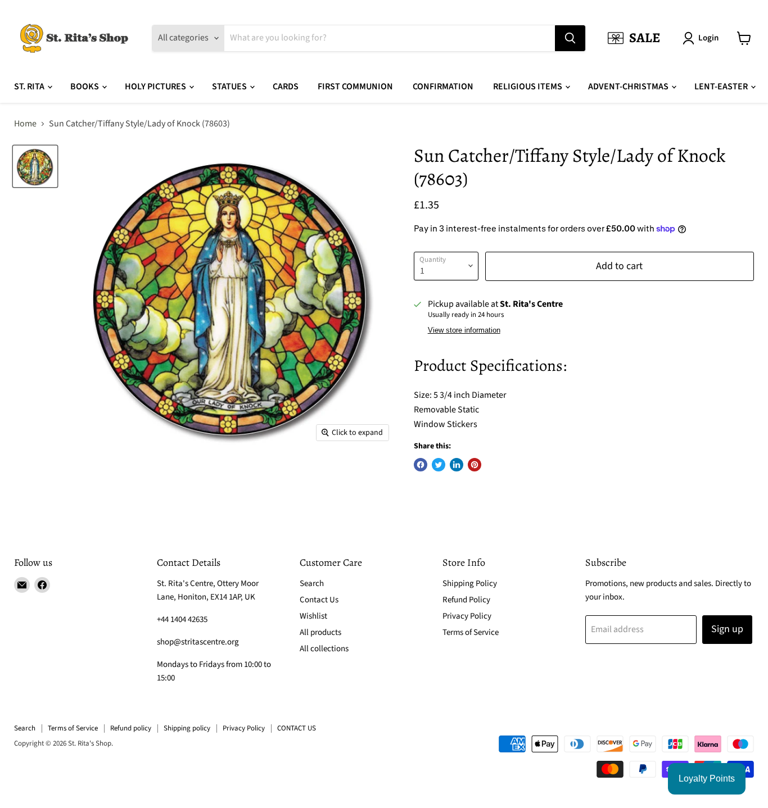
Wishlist (313, 616)
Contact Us (319, 600)
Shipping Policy (469, 583)
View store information (464, 330)
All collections (324, 649)
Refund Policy (466, 600)
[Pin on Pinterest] (474, 464)
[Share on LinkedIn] (456, 464)
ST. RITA (30, 86)
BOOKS (85, 86)
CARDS (286, 86)
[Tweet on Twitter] (438, 464)
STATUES (230, 86)
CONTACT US (296, 728)
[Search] (570, 38)
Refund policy (130, 728)
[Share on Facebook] (420, 464)
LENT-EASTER (721, 86)
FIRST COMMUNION (355, 86)
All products (320, 632)
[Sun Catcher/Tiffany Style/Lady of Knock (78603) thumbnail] (35, 166)
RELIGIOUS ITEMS (528, 86)
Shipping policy (187, 728)
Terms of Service (470, 632)
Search (312, 583)
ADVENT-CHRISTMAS (629, 86)
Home (25, 124)
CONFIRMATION (443, 86)
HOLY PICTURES (156, 86)
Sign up (727, 629)
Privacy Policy (466, 616)
